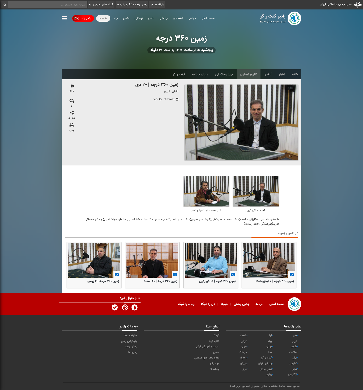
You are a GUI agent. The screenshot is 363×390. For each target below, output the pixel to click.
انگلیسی (292, 374)
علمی (151, 18)
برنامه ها (103, 18)
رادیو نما (132, 352)
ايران (294, 341)
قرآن (294, 358)
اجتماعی (163, 18)
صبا (270, 352)
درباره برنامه (200, 74)
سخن (216, 352)
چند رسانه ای (224, 74)
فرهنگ (243, 352)
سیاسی (192, 18)
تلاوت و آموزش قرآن (207, 346)
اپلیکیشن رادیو (129, 341)
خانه (295, 74)
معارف (243, 358)
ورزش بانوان (265, 363)
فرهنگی (138, 18)
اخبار (282, 74)
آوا (270, 335)
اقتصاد (243, 335)
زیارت (269, 374)
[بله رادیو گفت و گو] (115, 308)
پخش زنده (86, 18)
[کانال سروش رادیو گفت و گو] (134, 308)
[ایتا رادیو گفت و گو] (124, 308)
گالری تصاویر (248, 74)
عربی (294, 369)
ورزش (243, 363)
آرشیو (268, 74)
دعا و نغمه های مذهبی (206, 358)
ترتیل (244, 341)
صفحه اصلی (207, 18)
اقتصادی (178, 18)
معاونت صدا (130, 335)
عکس (126, 18)
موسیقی (214, 363)
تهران (269, 346)
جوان (244, 346)
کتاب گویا (214, 341)
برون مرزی (266, 369)
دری (244, 369)
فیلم (116, 18)
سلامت (293, 352)
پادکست (214, 369)
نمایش (293, 363)
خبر (295, 335)
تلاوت (294, 346)
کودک (216, 335)
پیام (270, 341)
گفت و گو (178, 74)
